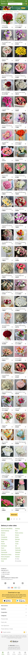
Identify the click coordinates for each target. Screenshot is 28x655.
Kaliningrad (4, 546)
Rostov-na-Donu (19, 533)
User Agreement (5, 625)
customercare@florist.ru (7, 579)
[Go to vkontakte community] (5, 583)
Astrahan (3, 533)
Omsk (2, 561)
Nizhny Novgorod (5, 556)
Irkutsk (2, 541)
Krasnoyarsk (4, 552)
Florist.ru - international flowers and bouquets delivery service (14, 647)
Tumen (16, 543)
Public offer (4, 622)
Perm (16, 530)
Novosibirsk (4, 559)
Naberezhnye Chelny (6, 554)
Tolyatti (17, 541)
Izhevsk (3, 543)
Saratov (17, 537)
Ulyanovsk (17, 548)
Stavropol (17, 539)
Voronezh (17, 554)
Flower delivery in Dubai (7, 629)
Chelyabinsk (4, 537)
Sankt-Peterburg (5, 530)
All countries (18, 561)
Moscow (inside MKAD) (6, 528)
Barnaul (3, 535)
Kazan (2, 548)
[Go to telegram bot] (14, 583)
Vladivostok (18, 550)
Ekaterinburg (4, 539)
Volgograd (17, 552)
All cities (17, 559)
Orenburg (17, 528)
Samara (17, 535)
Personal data (4, 619)
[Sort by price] (24, 4)
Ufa (16, 546)
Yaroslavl (17, 556)
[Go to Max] (22, 583)
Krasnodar (3, 550)
